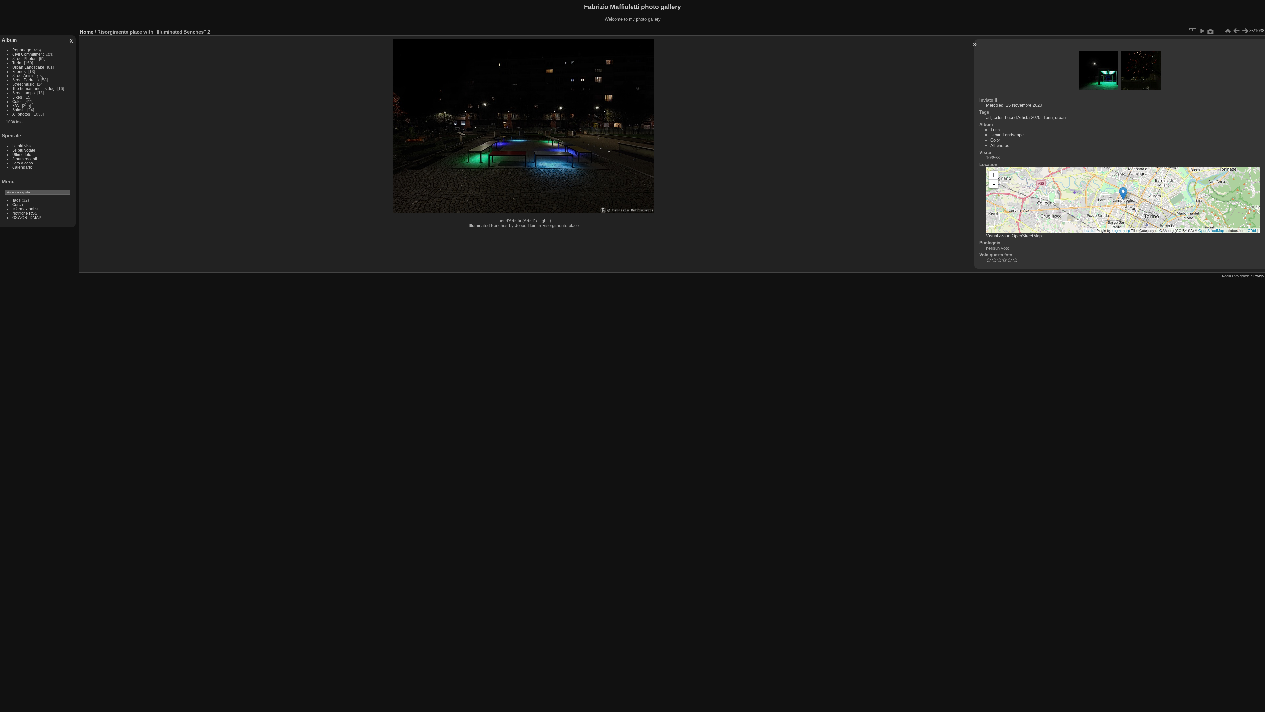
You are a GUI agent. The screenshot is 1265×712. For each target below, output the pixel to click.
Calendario (22, 167)
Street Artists (23, 76)
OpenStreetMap (1211, 230)
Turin (16, 63)
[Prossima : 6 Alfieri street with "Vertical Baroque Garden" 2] (1245, 31)
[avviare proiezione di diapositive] (1202, 31)
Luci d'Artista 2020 (1022, 117)
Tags (16, 200)
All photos (21, 114)
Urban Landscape (28, 67)
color (998, 117)
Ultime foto (21, 154)
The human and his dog (33, 88)
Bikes (17, 97)
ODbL (1252, 230)
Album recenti (24, 159)
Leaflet (1089, 230)
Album (9, 40)
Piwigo (1258, 276)
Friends (19, 71)
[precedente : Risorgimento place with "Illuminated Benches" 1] (1236, 31)
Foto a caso (22, 163)
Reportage (21, 50)
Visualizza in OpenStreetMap (1014, 235)
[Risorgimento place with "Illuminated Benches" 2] (1123, 193)
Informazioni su (26, 209)
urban (1060, 117)
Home (86, 32)
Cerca (17, 204)
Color (17, 101)
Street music (23, 84)
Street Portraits (25, 80)
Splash (18, 110)
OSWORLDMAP (26, 217)
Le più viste (22, 146)
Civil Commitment (28, 54)
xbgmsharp (1121, 230)
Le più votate (23, 150)
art (988, 117)
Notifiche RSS (24, 213)
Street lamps (23, 93)
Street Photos (24, 58)
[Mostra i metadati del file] (1210, 31)
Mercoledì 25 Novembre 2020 (1014, 105)
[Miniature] (1227, 31)
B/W (15, 106)
